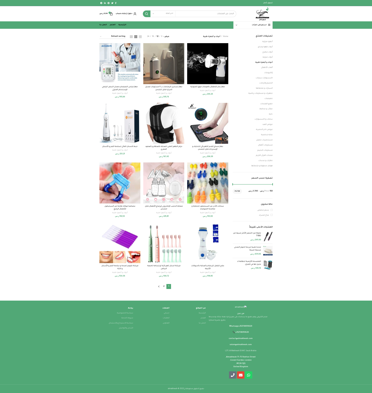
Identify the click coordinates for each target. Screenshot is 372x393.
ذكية (271, 114)
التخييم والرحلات (266, 83)
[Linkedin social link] (105, 3)
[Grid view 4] (131, 36)
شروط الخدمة (127, 318)
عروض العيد (267, 124)
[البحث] (146, 13)
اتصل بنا (202, 323)
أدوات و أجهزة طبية (264, 62)
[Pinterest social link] (108, 3)
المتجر (203, 318)
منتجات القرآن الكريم (264, 155)
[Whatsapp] (248, 375)
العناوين (166, 323)
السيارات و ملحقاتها (264, 88)
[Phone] (232, 375)
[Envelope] (240, 375)
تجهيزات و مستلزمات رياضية (260, 93)
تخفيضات (268, 99)
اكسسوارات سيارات (264, 78)
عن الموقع (201, 308)
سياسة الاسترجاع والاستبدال (121, 323)
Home (225, 37)
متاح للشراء (264, 215)
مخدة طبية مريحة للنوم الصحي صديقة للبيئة (247, 248)
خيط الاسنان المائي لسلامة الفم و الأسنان (120, 147)
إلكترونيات (268, 73)
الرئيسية (202, 313)
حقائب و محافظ (266, 109)
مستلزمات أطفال (265, 145)
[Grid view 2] (140, 36)
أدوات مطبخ (267, 52)
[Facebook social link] (115, 3)
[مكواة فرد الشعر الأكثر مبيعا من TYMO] (268, 237)
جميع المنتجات (266, 104)
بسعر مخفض (263, 210)
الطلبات (166, 318)
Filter (237, 191)
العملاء (165, 308)
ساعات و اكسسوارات (264, 119)
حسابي (166, 313)
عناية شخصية (267, 135)
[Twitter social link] (112, 3)
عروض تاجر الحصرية (264, 130)
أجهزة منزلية (267, 42)
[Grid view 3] (135, 36)
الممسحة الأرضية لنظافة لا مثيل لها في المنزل (249, 262)
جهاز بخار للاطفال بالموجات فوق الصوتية (207, 87)
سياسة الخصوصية (125, 313)
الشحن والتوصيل (126, 328)
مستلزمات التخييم (265, 150)
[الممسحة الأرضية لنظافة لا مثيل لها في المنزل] (268, 265)
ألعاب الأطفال (267, 68)
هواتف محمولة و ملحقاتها (262, 166)
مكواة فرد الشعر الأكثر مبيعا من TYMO (247, 234)
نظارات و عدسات (265, 161)
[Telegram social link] (101, 3)
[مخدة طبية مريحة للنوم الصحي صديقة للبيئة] (268, 251)
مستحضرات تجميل (264, 140)
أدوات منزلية (268, 57)
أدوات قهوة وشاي (265, 47)
